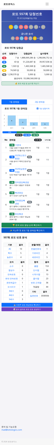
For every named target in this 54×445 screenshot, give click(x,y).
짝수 (10, 253)
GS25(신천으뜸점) (20, 157)
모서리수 (12, 286)
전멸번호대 (36, 249)
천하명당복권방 (22, 182)
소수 (12, 266)
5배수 (11, 299)
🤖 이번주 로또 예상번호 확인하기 (27, 305)
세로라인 (36, 257)
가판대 (18, 145)
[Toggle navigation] (47, 4)
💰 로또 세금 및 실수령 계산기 (27, 83)
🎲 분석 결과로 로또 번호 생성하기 (27, 309)
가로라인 (36, 253)
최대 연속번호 (11, 278)
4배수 (11, 295)
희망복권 (19, 214)
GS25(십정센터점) (20, 170)
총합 (36, 266)
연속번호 (12, 274)
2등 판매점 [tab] (40, 102)
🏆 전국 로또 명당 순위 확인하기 (27, 225)
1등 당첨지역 (44, 108)
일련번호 (34, 295)
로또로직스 (9, 4)
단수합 (36, 270)
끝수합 (36, 278)
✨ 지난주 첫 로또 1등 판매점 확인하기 (27, 230)
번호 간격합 (36, 282)
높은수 (10, 257)
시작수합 (36, 274)
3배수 (11, 291)
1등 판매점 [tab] (14, 102)
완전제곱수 (12, 282)
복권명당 (19, 192)
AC (10, 249)
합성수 (12, 270)
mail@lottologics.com (12, 429)
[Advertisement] (27, 92)
